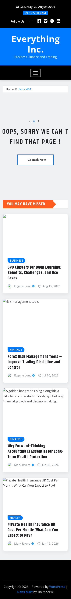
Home (10, 89)
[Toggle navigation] (35, 73)
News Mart (25, 592)
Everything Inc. (35, 44)
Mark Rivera (22, 465)
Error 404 (25, 89)
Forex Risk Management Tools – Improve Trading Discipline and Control (35, 362)
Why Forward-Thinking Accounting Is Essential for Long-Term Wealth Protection (35, 451)
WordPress (57, 587)
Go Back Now (37, 160)
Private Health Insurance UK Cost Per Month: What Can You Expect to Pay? (33, 530)
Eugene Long (22, 286)
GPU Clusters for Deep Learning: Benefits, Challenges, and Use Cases (35, 272)
